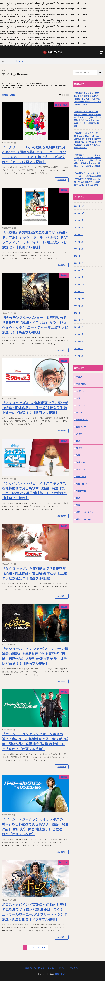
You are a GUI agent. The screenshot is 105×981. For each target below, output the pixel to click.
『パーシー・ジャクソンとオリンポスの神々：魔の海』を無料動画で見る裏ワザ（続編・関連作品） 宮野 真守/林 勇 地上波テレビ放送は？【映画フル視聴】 (35, 741)
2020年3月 (78, 348)
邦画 (78, 505)
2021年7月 (78, 234)
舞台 (78, 498)
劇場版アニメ (82, 419)
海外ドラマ (81, 462)
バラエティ (81, 405)
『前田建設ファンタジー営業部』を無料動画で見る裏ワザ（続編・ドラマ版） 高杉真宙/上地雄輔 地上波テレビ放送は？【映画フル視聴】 (87, 99)
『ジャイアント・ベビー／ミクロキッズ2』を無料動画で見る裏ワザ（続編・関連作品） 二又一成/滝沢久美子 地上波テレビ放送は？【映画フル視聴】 (35, 490)
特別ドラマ (81, 476)
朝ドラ (79, 448)
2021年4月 (78, 256)
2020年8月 (78, 313)
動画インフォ (61, 974)
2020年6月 (78, 327)
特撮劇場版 (81, 491)
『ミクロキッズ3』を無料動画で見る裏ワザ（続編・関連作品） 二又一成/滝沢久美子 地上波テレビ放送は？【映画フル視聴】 (35, 408)
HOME (6, 61)
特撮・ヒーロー (83, 484)
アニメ (79, 377)
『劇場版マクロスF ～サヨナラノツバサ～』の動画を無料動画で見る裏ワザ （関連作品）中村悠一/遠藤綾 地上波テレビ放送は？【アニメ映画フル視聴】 (87, 179)
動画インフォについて (35, 968)
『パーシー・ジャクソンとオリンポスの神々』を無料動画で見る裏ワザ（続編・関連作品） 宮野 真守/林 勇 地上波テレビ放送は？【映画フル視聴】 (35, 826)
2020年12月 (79, 284)
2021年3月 (78, 263)
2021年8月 (78, 227)
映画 (65, 190)
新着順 (5, 95)
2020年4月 (78, 341)
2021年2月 (78, 270)
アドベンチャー (19, 61)
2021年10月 (79, 213)
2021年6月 (78, 241)
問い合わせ (75, 968)
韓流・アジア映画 (84, 519)
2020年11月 (79, 291)
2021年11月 (79, 206)
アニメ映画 (62, 105)
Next (43, 947)
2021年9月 (78, 220)
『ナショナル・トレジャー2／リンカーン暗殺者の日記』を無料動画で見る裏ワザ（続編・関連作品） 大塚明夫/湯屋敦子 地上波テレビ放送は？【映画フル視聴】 (35, 656)
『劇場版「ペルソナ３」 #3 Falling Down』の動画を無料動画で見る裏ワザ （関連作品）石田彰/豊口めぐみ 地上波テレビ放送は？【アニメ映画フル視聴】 (87, 118)
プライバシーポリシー (57, 968)
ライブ (79, 412)
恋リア (79, 434)
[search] (100, 72)
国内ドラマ (81, 427)
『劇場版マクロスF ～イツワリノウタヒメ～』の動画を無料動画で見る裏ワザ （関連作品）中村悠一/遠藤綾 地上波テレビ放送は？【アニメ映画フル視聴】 (87, 160)
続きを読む (62, 180)
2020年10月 (79, 298)
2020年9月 (78, 306)
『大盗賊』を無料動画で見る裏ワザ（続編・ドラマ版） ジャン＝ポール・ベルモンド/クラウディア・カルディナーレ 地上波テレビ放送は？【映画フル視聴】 (35, 239)
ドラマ (64, 862)
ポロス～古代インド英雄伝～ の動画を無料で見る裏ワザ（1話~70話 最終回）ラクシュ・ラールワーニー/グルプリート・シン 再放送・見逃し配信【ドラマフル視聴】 (35, 911)
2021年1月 (78, 277)
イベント (80, 391)
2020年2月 (78, 355)
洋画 (78, 455)
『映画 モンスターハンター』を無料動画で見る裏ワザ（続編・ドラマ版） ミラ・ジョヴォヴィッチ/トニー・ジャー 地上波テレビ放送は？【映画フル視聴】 (35, 324)
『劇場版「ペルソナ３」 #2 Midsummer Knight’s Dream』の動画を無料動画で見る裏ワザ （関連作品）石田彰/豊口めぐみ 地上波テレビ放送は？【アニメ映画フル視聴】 (88, 140)
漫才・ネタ (81, 469)
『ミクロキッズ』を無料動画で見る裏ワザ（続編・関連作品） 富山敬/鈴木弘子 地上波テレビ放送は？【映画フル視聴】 (34, 573)
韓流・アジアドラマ (85, 512)
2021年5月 (78, 249)
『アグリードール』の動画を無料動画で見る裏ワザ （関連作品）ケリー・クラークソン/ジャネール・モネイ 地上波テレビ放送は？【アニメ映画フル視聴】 (34, 154)
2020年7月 (78, 320)
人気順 (12, 95)
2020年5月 (78, 334)
